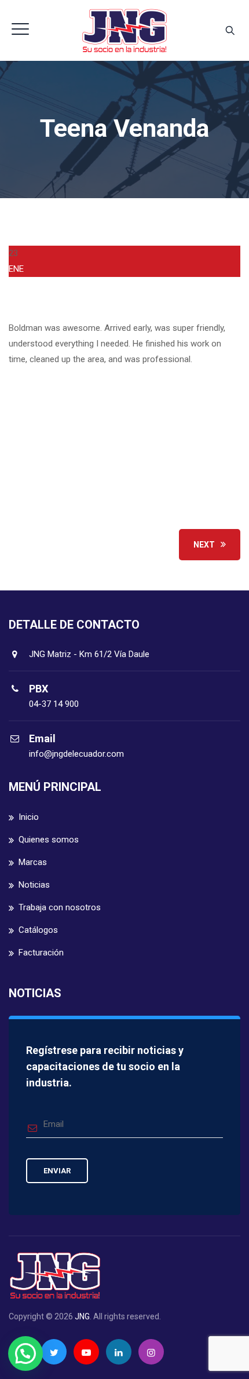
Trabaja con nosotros (60, 907)
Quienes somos (49, 839)
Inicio (29, 817)
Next (204, 544)
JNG (82, 1316)
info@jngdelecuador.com (76, 754)
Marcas (33, 862)
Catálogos (38, 930)
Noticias (34, 885)
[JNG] (124, 30)
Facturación (41, 952)
